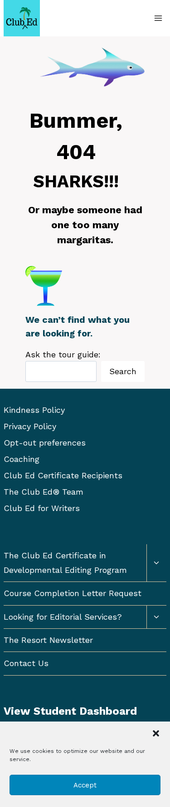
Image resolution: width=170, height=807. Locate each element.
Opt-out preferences (45, 442)
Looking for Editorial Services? (63, 617)
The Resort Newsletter (48, 640)
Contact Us (26, 663)
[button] (155, 733)
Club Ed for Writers (42, 508)
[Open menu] (158, 18)
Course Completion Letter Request (72, 593)
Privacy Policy (30, 426)
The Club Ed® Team (43, 491)
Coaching (21, 459)
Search (122, 371)
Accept (85, 785)
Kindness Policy (34, 410)
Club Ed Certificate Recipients (63, 475)
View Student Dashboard (70, 711)
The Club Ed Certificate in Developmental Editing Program (65, 563)
